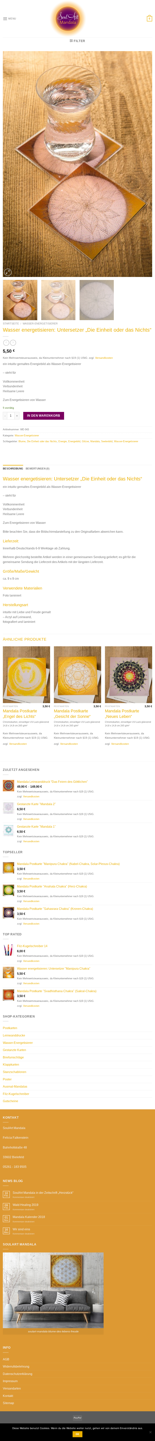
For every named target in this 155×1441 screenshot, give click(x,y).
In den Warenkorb (43, 415)
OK (77, 1434)
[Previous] (10, 164)
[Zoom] (8, 272)
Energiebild (74, 441)
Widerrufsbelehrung (16, 1366)
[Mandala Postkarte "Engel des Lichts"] (26, 674)
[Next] (144, 164)
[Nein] (150, 1433)
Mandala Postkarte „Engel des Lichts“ (20, 714)
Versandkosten (104, 357)
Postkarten (10, 1028)
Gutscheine (10, 1101)
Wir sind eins (21, 1229)
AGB (6, 1359)
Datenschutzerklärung (17, 1374)
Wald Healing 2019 (25, 1204)
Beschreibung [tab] (13, 468)
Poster (7, 1079)
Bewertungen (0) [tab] (37, 468)
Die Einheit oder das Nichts (42, 441)
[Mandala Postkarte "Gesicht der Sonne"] (77, 674)
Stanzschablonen (14, 1072)
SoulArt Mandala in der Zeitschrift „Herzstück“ (43, 1192)
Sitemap (8, 1403)
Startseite (11, 323)
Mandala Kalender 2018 (29, 1217)
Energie (62, 441)
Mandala (95, 441)
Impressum (10, 1381)
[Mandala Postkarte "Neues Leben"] (128, 674)
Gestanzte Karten (14, 1050)
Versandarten (12, 1388)
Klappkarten (11, 1064)
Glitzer (85, 441)
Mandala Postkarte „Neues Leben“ (122, 714)
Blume (22, 441)
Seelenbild (106, 441)
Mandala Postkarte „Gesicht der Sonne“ (72, 714)
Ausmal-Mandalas (15, 1086)
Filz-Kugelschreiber (16, 1094)
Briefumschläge (13, 1057)
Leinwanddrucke (14, 1035)
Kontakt (8, 1395)
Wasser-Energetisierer (40, 323)
